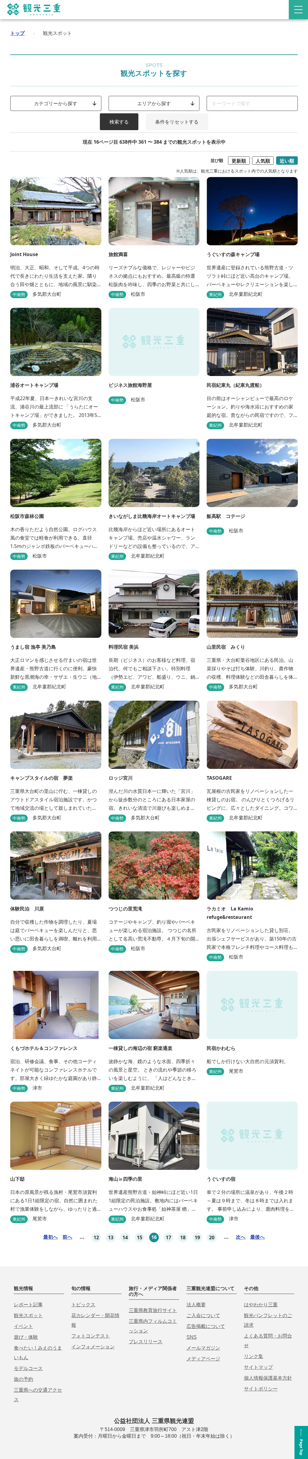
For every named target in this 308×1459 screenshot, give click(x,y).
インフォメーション (93, 1346)
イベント (23, 1326)
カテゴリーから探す (55, 103)
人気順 (263, 161)
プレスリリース (145, 1341)
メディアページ (203, 1358)
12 (96, 1237)
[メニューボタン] (298, 9)
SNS (191, 1337)
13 (110, 1237)
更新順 (239, 161)
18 (183, 1237)
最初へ (50, 1237)
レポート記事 (28, 1304)
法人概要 (196, 1304)
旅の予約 (23, 1379)
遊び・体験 (26, 1337)
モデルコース (28, 1368)
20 (211, 1237)
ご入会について (203, 1315)
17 (168, 1237)
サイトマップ (258, 1367)
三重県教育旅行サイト (153, 1310)
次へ (240, 1237)
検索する (119, 121)
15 (139, 1237)
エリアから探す (154, 103)
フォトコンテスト (90, 1335)
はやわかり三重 (261, 1304)
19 (197, 1237)
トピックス (83, 1304)
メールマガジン (203, 1347)
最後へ (257, 1237)
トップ (17, 33)
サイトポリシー (261, 1388)
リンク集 (253, 1356)
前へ (67, 1237)
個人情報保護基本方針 (268, 1378)
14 (125, 1237)
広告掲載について (205, 1326)
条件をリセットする (177, 121)
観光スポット (28, 1315)
